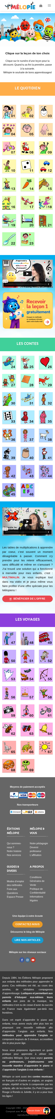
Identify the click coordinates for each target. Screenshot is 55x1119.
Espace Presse (15, 897)
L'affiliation (35, 855)
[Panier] (41, 5)
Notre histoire (14, 851)
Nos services (14, 855)
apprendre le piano (38, 1065)
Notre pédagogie (39, 843)
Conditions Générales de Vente (37, 881)
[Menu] (49, 5)
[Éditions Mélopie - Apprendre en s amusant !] (20, 5)
